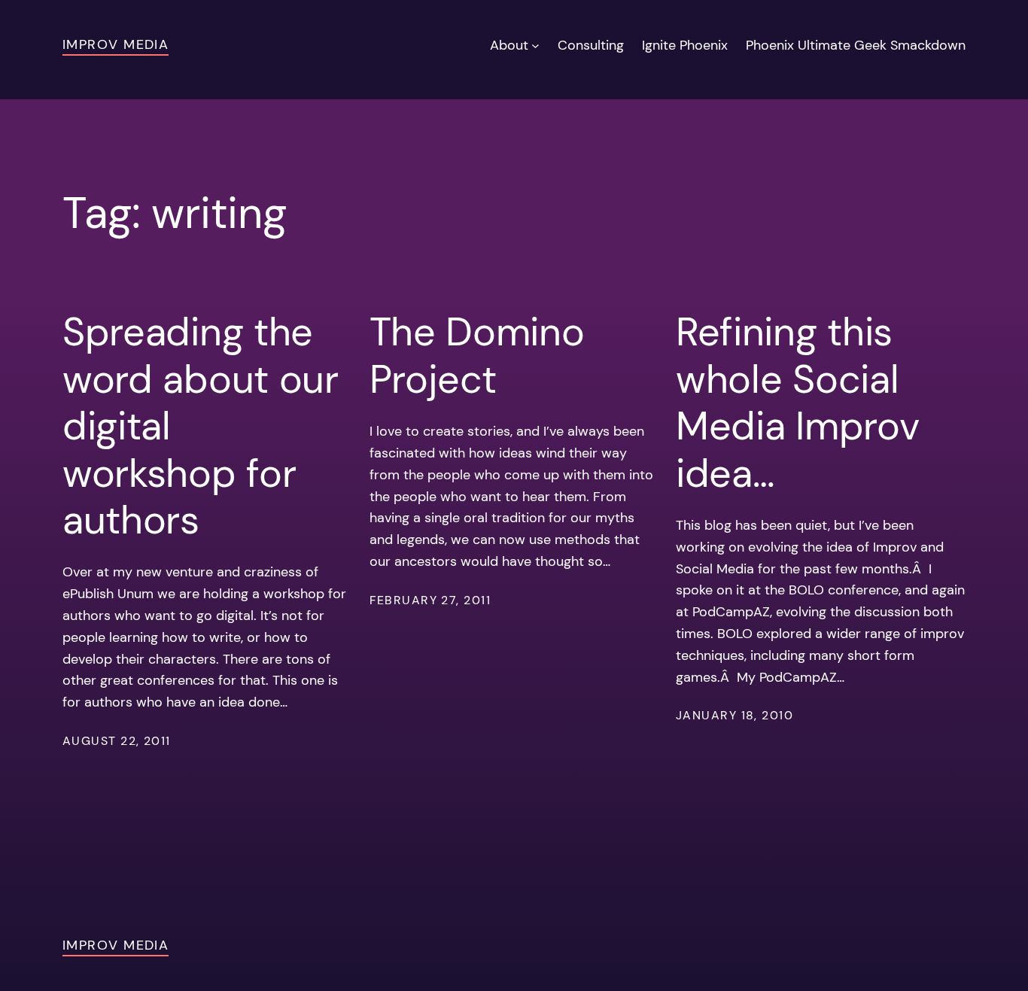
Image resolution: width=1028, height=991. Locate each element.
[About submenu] (535, 45)
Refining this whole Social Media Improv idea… (797, 403)
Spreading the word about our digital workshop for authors (200, 426)
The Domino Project (477, 356)
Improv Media (115, 44)
